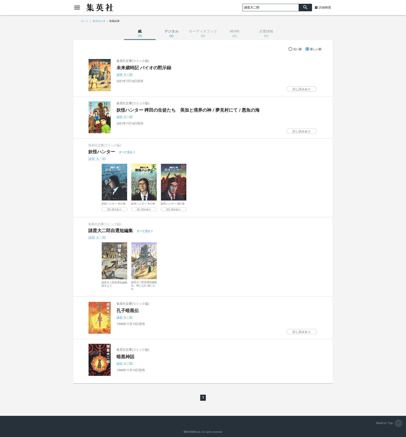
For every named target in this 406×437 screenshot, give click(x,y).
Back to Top (388, 423)
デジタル (171, 33)
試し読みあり (302, 89)
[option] (114, 187)
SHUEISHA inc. (193, 432)
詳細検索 (325, 7)
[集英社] (100, 7)
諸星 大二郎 (125, 74)
